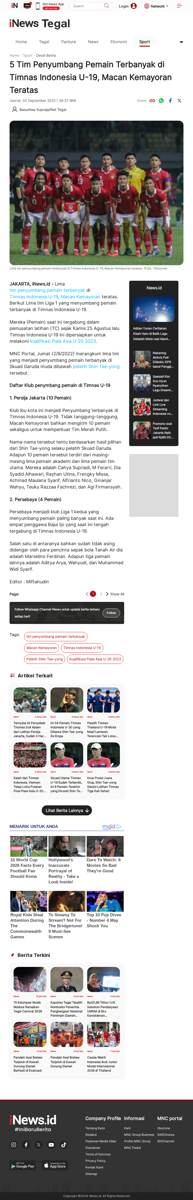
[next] (107, 594)
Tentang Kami (95, 1128)
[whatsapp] (161, 101)
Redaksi (91, 1135)
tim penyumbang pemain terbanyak (47, 290)
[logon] (15, 6)
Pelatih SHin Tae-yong (44, 659)
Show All (117, 594)
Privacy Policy (95, 1161)
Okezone (163, 1128)
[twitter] (179, 101)
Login (124, 6)
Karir (127, 1128)
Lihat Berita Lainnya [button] (64, 810)
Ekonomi (119, 41)
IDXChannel (165, 1141)
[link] (152, 101)
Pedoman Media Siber (100, 1141)
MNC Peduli (132, 1148)
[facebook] (170, 101)
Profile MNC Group (137, 1141)
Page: (14, 594)
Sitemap (91, 1174)
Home (21, 41)
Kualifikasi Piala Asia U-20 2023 (95, 659)
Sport (144, 41)
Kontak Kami (94, 1167)
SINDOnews (165, 1135)
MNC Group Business (139, 1135)
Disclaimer (92, 1148)
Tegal (44, 41)
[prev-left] (87, 594)
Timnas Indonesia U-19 (34, 296)
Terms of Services (98, 1154)
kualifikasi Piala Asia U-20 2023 (63, 341)
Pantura (68, 41)
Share (141, 100)
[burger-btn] (179, 6)
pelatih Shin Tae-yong (96, 366)
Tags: (15, 634)
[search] (107, 6)
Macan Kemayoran (81, 296)
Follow (111, 613)
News (93, 41)
